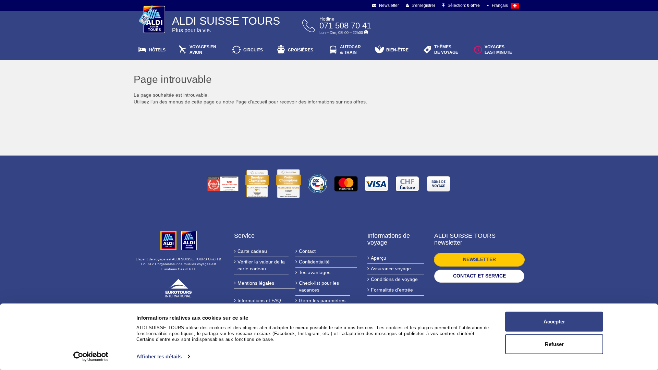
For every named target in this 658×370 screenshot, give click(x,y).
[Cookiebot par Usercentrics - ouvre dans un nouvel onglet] (91, 357)
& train (350, 50)
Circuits (253, 50)
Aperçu (378, 258)
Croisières (300, 50)
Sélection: (463, 5)
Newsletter (388, 5)
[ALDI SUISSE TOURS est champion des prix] (288, 183)
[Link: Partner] (169, 240)
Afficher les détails (159, 356)
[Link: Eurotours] (178, 288)
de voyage (446, 50)
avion (203, 50)
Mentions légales (255, 283)
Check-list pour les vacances (319, 286)
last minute (498, 50)
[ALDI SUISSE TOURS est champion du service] (257, 183)
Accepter (554, 321)
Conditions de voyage (394, 279)
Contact (307, 251)
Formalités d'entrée (392, 290)
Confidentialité (314, 261)
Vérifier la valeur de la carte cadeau (261, 265)
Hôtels (157, 50)
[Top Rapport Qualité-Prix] (223, 184)
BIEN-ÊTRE (397, 50)
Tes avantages (314, 272)
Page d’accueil (251, 101)
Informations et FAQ (259, 300)
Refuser (554, 344)
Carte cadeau (252, 251)
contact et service (479, 276)
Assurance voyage (391, 268)
